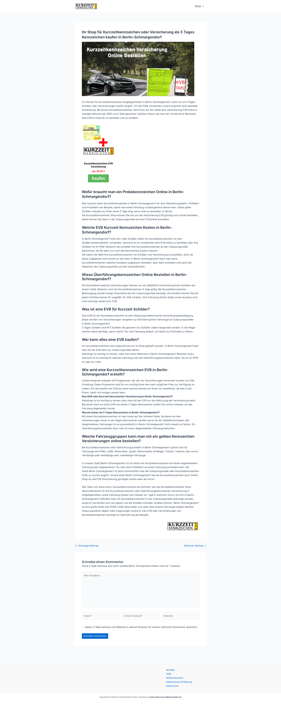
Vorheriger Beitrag (86, 545)
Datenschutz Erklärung (179, 681)
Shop (198, 6)
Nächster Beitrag (195, 545)
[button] (202, 6)
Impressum (172, 685)
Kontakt (170, 669)
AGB (168, 673)
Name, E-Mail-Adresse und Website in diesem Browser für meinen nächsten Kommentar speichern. (141, 627)
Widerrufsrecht (174, 677)
